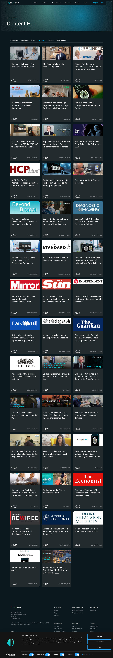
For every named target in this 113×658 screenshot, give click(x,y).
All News (56, 626)
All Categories (14, 40)
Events (33, 40)
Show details (86, 654)
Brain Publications (77, 610)
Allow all (99, 636)
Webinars (50, 40)
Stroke (56, 610)
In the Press (41, 40)
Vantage (56, 615)
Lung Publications (77, 613)
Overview (93, 610)
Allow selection (99, 641)
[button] (35, 3)
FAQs (91, 631)
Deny (99, 647)
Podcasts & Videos (61, 40)
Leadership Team (77, 629)
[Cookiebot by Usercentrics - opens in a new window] (10, 655)
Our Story (75, 626)
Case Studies (25, 40)
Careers (74, 631)
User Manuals (94, 626)
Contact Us (93, 629)
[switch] (47, 654)
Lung (55, 613)
